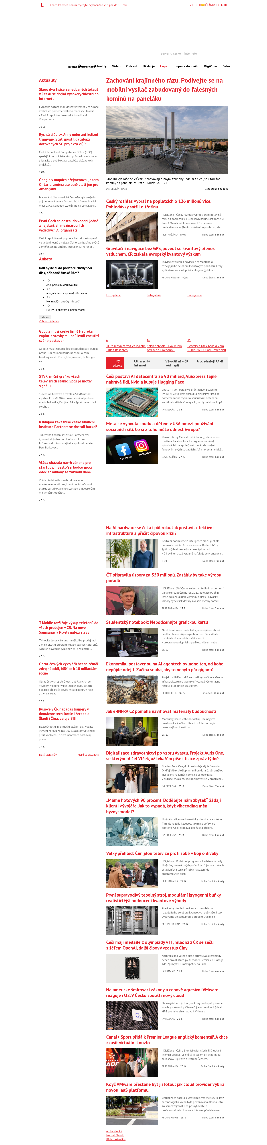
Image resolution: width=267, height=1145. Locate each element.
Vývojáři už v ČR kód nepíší (176, 363)
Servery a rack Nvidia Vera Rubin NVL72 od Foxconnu (206, 348)
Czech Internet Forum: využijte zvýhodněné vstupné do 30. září (88, 5)
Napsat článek (115, 1135)
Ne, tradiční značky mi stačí (63, 301)
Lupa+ (164, 66)
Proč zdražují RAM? (210, 361)
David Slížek (169, 456)
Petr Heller (169, 693)
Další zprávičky (48, 754)
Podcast (131, 66)
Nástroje (149, 66)
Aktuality (100, 66)
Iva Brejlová (169, 786)
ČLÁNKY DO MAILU (217, 5)
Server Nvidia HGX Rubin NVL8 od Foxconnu (164, 348)
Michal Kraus (170, 1117)
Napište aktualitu (88, 754)
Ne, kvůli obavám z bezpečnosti (65, 310)
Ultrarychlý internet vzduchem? (142, 365)
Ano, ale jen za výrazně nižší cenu (66, 293)
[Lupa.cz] (43, 5)
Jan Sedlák (112, 188)
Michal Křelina (171, 277)
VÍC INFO (195, 5)
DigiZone (210, 66)
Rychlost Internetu (72, 67)
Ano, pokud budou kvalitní (62, 285)
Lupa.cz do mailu (187, 66)
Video (116, 66)
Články (83, 66)
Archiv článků (114, 1131)
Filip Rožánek (170, 234)
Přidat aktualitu (116, 1139)
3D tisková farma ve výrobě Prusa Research (126, 348)
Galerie (228, 66)
